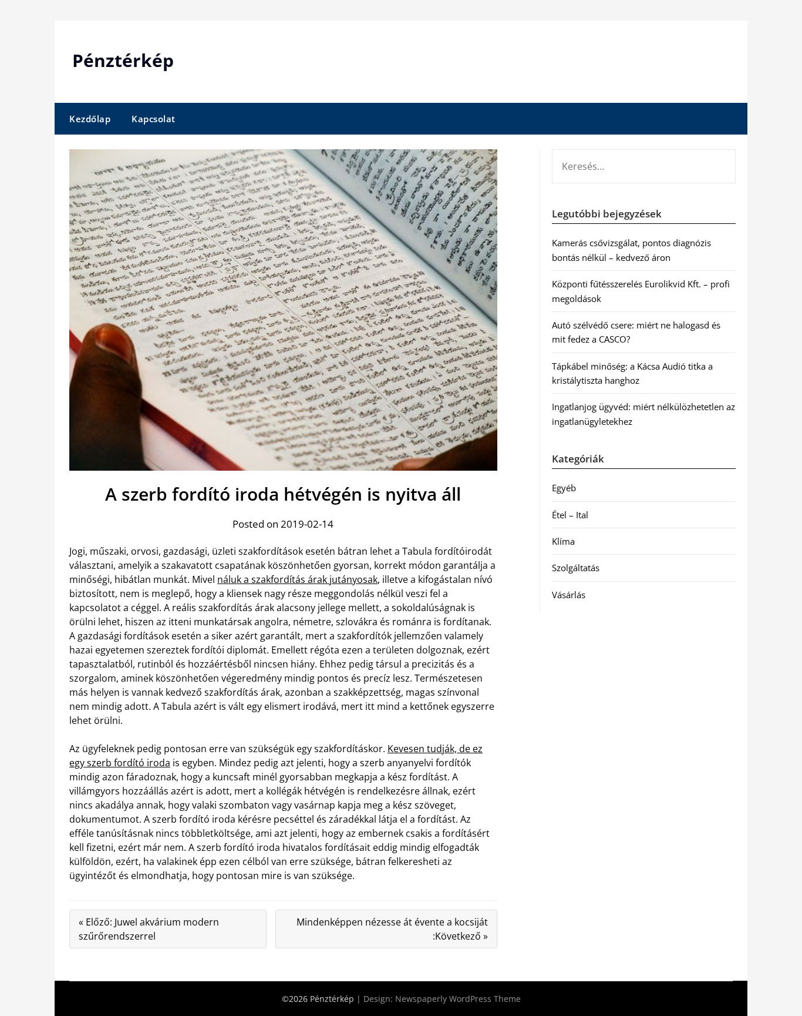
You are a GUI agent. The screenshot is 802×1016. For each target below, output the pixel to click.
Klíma (563, 541)
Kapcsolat (154, 119)
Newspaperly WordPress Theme (458, 998)
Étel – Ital (570, 515)
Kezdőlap (89, 119)
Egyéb (564, 488)
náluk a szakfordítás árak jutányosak (297, 579)
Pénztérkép (123, 60)
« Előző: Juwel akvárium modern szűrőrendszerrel (149, 929)
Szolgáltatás (575, 568)
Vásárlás (568, 595)
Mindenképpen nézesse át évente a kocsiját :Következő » (392, 929)
